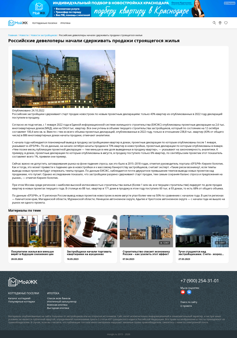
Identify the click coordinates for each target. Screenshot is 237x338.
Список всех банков (58, 298)
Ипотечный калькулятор (61, 301)
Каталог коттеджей (19, 298)
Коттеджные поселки (23, 293)
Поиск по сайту (188, 302)
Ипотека (53, 293)
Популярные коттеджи (21, 301)
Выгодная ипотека (58, 307)
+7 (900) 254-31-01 (199, 280)
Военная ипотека (57, 304)
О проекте (186, 305)
